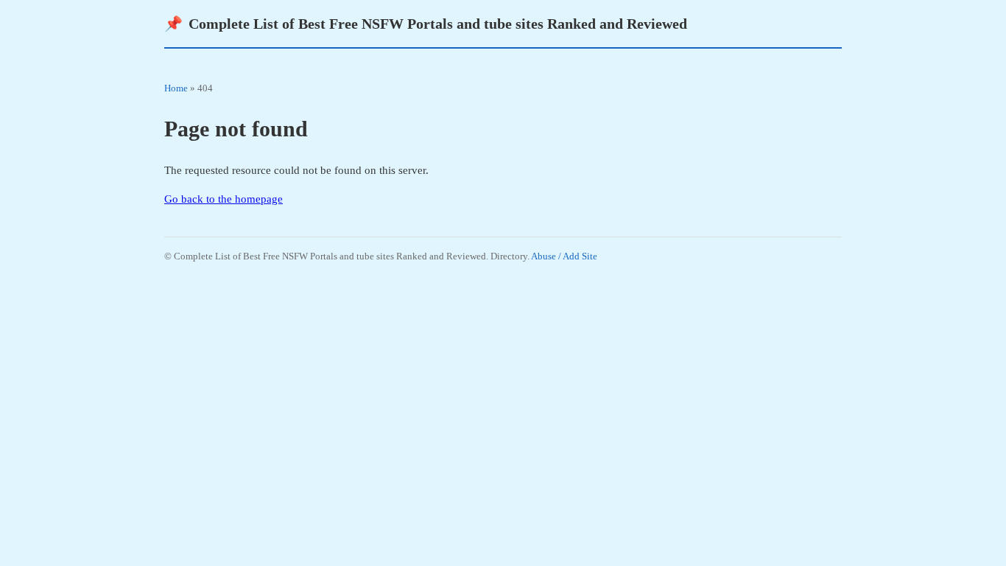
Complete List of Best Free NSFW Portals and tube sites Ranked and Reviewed (425, 23)
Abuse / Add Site (564, 256)
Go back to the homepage (223, 199)
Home (176, 88)
